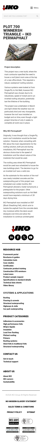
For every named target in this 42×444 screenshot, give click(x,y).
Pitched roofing (9, 335)
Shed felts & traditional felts (15, 344)
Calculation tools (10, 260)
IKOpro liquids (9, 327)
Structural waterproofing (13, 303)
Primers (6, 338)
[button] (34, 8)
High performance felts (13, 324)
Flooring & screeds (11, 300)
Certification (8, 266)
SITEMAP (31, 412)
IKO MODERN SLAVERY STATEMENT (21, 401)
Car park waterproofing (13, 309)
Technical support (10, 362)
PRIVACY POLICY (14, 412)
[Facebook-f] (18, 237)
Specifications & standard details (17, 280)
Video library (8, 285)
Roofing (6, 298)
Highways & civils (10, 306)
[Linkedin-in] (11, 237)
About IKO (7, 376)
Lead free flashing (11, 332)
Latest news (8, 274)
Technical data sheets (12, 283)
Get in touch (8, 359)
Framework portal (10, 254)
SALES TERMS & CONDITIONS (21, 407)
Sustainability (9, 382)
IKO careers (8, 379)
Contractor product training (14, 268)
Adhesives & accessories (13, 321)
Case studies (8, 263)
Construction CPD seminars (14, 271)
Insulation (7, 330)
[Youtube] (31, 237)
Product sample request (13, 277)
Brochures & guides (11, 257)
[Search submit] (37, 16)
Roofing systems (10, 341)
